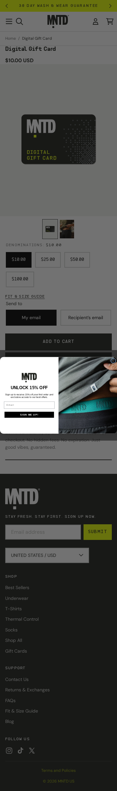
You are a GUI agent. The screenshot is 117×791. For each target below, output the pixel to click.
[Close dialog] (113, 361)
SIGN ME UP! (29, 415)
